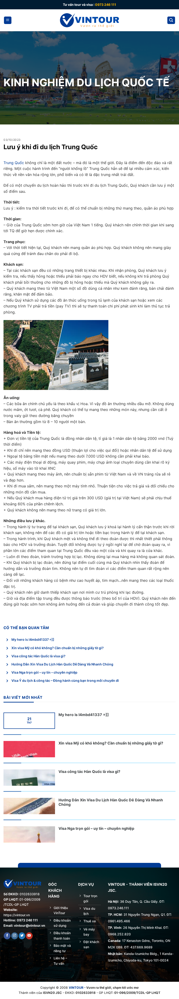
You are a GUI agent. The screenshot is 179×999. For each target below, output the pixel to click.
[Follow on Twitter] (22, 935)
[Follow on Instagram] (14, 935)
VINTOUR (76, 987)
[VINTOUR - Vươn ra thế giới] (89, 20)
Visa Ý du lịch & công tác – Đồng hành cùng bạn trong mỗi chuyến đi (65, 680)
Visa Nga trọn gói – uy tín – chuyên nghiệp (44, 672)
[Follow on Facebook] (7, 935)
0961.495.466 (119, 921)
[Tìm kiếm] (171, 20)
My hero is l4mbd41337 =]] (32, 639)
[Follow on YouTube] (29, 935)
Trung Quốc (13, 162)
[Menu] (8, 20)
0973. (112, 908)
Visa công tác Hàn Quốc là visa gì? (38, 656)
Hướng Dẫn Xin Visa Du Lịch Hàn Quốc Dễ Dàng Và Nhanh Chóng (62, 664)
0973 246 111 (105, 5)
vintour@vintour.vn (29, 925)
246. (120, 908)
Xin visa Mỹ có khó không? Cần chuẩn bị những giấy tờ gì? (57, 648)
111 (126, 908)
